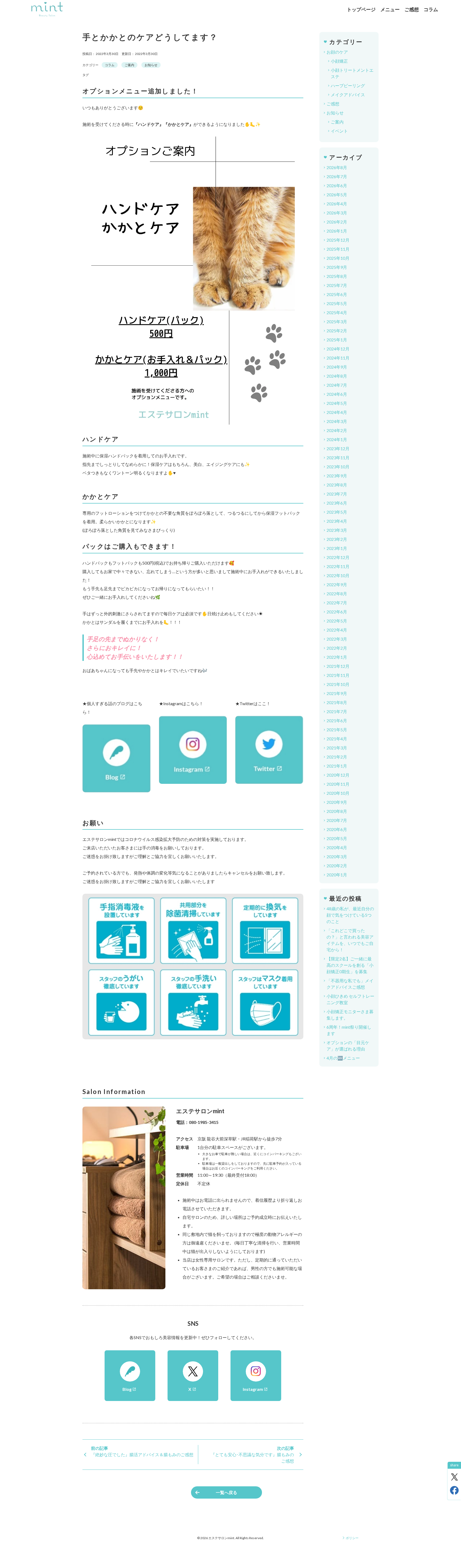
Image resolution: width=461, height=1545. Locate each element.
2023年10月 (338, 466)
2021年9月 (337, 693)
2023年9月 (337, 475)
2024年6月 (337, 394)
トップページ (361, 9)
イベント (339, 130)
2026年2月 (337, 221)
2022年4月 (337, 629)
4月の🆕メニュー (343, 1057)
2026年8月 (337, 167)
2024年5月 (337, 403)
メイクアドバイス (348, 94)
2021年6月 (337, 720)
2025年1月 (337, 339)
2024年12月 (338, 348)
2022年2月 (337, 647)
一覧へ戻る (226, 1492)
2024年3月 (337, 421)
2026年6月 (337, 185)
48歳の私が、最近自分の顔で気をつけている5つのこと (350, 915)
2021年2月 (337, 756)
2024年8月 (337, 375)
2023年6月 (337, 502)
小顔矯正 (339, 60)
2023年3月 (337, 530)
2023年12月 (338, 448)
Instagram (255, 1389)
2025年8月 (337, 276)
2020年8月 (337, 811)
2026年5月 (337, 194)
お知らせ (151, 65)
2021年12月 (338, 666)
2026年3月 (337, 212)
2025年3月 (337, 321)
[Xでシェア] (454, 1477)
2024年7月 (337, 385)
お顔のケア (337, 51)
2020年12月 (338, 774)
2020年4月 (337, 847)
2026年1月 (337, 230)
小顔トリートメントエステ (352, 73)
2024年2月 (337, 430)
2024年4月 (337, 412)
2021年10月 (338, 684)
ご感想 (411, 9)
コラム (431, 9)
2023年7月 (337, 493)
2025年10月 (338, 258)
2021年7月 (337, 711)
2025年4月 (337, 312)
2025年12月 (338, 239)
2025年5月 (337, 303)
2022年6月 (337, 611)
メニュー (390, 9)
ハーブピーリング (348, 85)
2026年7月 (337, 176)
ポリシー (352, 1538)
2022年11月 (338, 566)
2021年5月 (337, 729)
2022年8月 (337, 593)
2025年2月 (337, 330)
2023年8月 (337, 484)
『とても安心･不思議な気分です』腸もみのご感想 (252, 1457)
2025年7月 (337, 285)
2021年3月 (337, 747)
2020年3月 (337, 856)
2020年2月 (337, 865)
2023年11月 (338, 457)
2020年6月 (337, 829)
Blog (129, 1389)
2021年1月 (337, 765)
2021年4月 (337, 738)
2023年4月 (337, 521)
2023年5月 (337, 511)
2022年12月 (338, 557)
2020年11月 (338, 784)
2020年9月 (337, 802)
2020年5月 (337, 838)
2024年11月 (338, 357)
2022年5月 (337, 620)
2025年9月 (337, 267)
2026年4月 (337, 203)
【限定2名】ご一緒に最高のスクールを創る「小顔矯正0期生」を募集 (350, 965)
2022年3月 (337, 638)
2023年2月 (337, 539)
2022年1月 (337, 657)
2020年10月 (338, 793)
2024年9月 (337, 366)
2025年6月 (337, 294)
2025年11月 (338, 248)
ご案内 (129, 65)
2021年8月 (337, 702)
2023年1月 (337, 548)
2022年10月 (338, 575)
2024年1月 (337, 439)
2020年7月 (337, 820)
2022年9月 (337, 584)
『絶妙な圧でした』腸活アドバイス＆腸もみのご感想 (142, 1454)
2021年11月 (338, 675)
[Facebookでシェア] (454, 1490)
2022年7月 (337, 602)
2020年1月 (337, 874)
